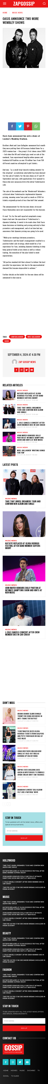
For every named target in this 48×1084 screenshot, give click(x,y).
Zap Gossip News (27, 362)
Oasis (7, 341)
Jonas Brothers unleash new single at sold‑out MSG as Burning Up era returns (29, 753)
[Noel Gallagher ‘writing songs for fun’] (9, 451)
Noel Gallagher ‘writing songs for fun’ (31, 451)
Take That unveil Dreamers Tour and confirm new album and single (30, 410)
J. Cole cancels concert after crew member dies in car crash (31, 423)
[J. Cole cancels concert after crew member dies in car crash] (9, 423)
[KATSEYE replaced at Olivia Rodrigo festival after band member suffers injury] (9, 395)
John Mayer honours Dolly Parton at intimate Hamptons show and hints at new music (30, 437)
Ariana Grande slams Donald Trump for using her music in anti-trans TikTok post (29, 716)
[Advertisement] (24, 95)
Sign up (24, 838)
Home (5, 12)
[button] (44, 3)
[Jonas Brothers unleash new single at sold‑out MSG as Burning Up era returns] (9, 753)
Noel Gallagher (34, 336)
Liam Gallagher (17, 336)
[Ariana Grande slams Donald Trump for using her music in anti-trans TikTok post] (9, 715)
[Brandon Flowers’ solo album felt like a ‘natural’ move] (9, 790)
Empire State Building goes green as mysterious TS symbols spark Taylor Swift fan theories (30, 772)
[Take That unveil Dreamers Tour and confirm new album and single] (9, 409)
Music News (17, 12)
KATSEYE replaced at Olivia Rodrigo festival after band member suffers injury (30, 395)
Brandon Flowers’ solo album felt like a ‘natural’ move (29, 790)
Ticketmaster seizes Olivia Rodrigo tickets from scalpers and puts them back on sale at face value (30, 735)
